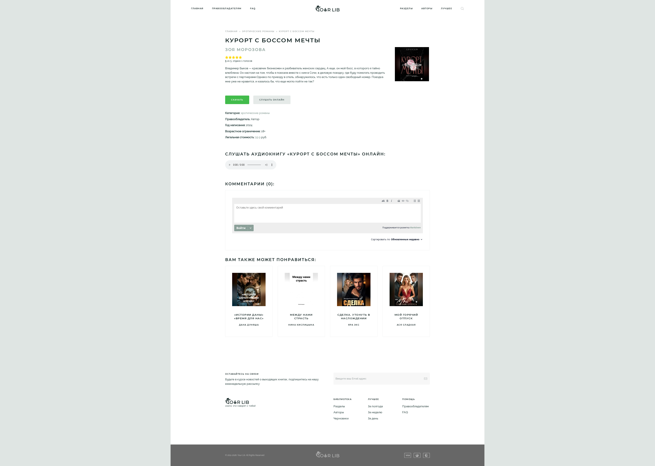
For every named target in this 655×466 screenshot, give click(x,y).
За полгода (375, 406)
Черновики (341, 418)
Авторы (426, 8)
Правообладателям (227, 8)
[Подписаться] (425, 379)
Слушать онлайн (272, 99)
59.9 (257, 137)
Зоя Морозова (245, 49)
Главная (197, 8)
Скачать (237, 99)
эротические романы (258, 31)
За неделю (375, 412)
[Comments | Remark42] (327, 220)
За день (373, 418)
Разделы (406, 8)
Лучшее (446, 8)
